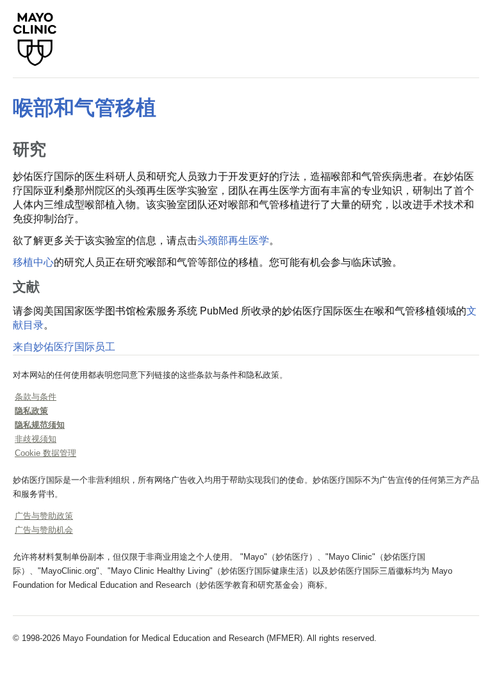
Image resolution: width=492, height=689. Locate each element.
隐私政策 (31, 411)
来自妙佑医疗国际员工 (64, 346)
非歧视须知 (35, 439)
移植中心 (33, 262)
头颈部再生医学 (233, 240)
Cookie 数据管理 (45, 453)
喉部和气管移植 (84, 107)
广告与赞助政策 (44, 516)
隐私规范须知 (40, 425)
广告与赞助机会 (44, 530)
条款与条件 (35, 396)
